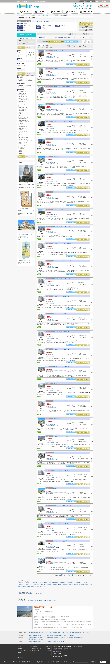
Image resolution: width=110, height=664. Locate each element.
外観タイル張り (23, 117)
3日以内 (21, 80)
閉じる (102, 661)
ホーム (19, 646)
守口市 (82, 584)
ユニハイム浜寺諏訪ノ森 (59, 104)
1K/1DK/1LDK (31, 52)
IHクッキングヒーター (25, 118)
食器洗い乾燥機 (23, 120)
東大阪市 (37, 586)
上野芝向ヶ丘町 (55, 181)
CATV (21, 136)
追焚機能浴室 (23, 126)
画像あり (21, 85)
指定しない (21, 38)
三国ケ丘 (58, 641)
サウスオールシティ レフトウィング (61, 226)
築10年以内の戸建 (34, 650)
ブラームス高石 (21, 258)
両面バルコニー (23, 115)
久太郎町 (64, 635)
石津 (38, 593)
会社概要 (20, 648)
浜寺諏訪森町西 (55, 110)
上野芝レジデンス (57, 156)
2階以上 (21, 143)
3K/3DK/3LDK (31, 54)
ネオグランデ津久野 (58, 50)
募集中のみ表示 (42, 37)
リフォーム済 (23, 98)
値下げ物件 (22, 43)
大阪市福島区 (28, 582)
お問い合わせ (47, 646)
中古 (31, 38)
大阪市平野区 (36, 584)
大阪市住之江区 (29, 584)
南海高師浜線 (50, 637)
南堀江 (51, 635)
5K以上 (29, 56)
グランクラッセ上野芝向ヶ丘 (60, 174)
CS (20, 132)
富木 (48, 600)
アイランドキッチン (24, 125)
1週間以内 (30, 80)
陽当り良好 (22, 93)
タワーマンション (34, 655)
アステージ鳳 (56, 68)
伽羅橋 (50, 600)
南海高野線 (56, 637)
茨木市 (86, 584)
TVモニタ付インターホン (25, 140)
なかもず (40, 641)
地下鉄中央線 (40, 639)
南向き (21, 151)
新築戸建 (32, 652)
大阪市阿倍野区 (69, 582)
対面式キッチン (23, 123)
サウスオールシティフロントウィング (62, 243)
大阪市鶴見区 (21, 584)
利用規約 (20, 652)
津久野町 (53, 57)
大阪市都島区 (21, 582)
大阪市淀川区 (85, 582)
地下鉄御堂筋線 (42, 637)
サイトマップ (21, 655)
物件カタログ (21, 657)
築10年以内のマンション (36, 648)
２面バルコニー (23, 112)
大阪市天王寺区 (47, 582)
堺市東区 (60, 584)
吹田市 (78, 584)
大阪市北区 (42, 584)
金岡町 (34, 635)
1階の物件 (22, 148)
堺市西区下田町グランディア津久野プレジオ (63, 86)
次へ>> (88, 37)
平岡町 (53, 75)
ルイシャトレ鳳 (57, 452)
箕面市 (28, 586)
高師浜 (54, 600)
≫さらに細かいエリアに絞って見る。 (41, 21)
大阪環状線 (62, 637)
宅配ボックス (23, 142)
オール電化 (22, 109)
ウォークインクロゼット (25, 131)
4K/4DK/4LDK (22, 56)
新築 (27, 38)
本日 (29, 79)
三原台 (44, 635)
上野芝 (51, 162)
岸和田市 (74, 584)
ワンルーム (21, 52)
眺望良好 (22, 101)
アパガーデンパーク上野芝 (59, 558)
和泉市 (24, 586)
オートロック (23, 139)
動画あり (30, 85)
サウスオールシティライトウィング (61, 192)
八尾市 (90, 584)
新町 (48, 635)
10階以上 (22, 145)
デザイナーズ (23, 96)
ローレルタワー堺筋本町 (23, 183)
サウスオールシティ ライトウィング (61, 139)
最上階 (21, 150)
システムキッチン (24, 121)
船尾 (41, 593)
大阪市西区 (34, 582)
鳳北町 (53, 128)
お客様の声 (47, 648)
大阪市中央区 (49, 584)
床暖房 (21, 129)
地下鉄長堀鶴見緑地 (78, 637)
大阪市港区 (40, 582)
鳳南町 (53, 145)
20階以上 (22, 147)
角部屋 (21, 153)
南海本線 (48, 109)
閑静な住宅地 (23, 95)
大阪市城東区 (62, 582)
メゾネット (22, 102)
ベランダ (22, 104)
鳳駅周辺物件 (33, 646)
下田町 (53, 93)
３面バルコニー (23, 113)
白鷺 (64, 641)
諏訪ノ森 (53, 109)
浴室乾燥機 (22, 128)
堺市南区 (65, 584)
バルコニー (22, 106)
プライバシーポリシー (23, 650)
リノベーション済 (24, 99)
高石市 (32, 586)
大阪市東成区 (55, 582)
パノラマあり (22, 87)
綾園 (55, 635)
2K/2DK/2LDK (22, 54)
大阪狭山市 (42, 586)
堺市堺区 (55, 584)
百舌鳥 (49, 641)
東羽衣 (40, 600)
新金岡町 (59, 635)
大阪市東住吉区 (77, 582)
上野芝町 (53, 163)
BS (20, 134)
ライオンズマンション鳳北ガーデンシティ (63, 121)
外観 (39, 45)
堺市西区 (50, 57)
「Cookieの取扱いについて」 (81, 662)
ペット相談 (22, 91)
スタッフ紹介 (47, 650)
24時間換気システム (24, 110)
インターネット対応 (24, 137)
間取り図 (42, 45)
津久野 (51, 56)
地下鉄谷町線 (70, 637)
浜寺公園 (34, 593)
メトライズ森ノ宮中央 (23, 208)
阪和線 (47, 56)
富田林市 (20, 586)
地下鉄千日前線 (32, 639)
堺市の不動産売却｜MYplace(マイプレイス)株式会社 (68, 646)
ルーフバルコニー (24, 107)
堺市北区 (69, 584)
